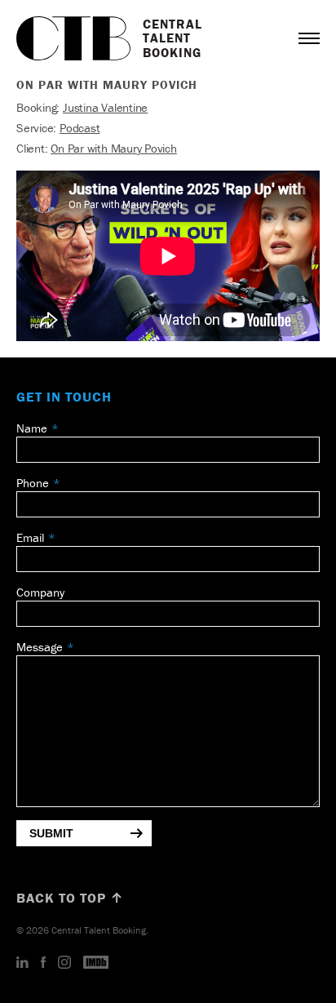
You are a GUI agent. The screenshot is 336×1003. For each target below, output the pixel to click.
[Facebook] (43, 963)
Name (31, 428)
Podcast (79, 127)
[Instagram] (64, 963)
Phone (32, 482)
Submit (51, 833)
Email (30, 537)
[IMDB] (96, 963)
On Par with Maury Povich (114, 148)
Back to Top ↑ (70, 898)
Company (40, 592)
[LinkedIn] (22, 963)
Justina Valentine (105, 107)
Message (39, 647)
